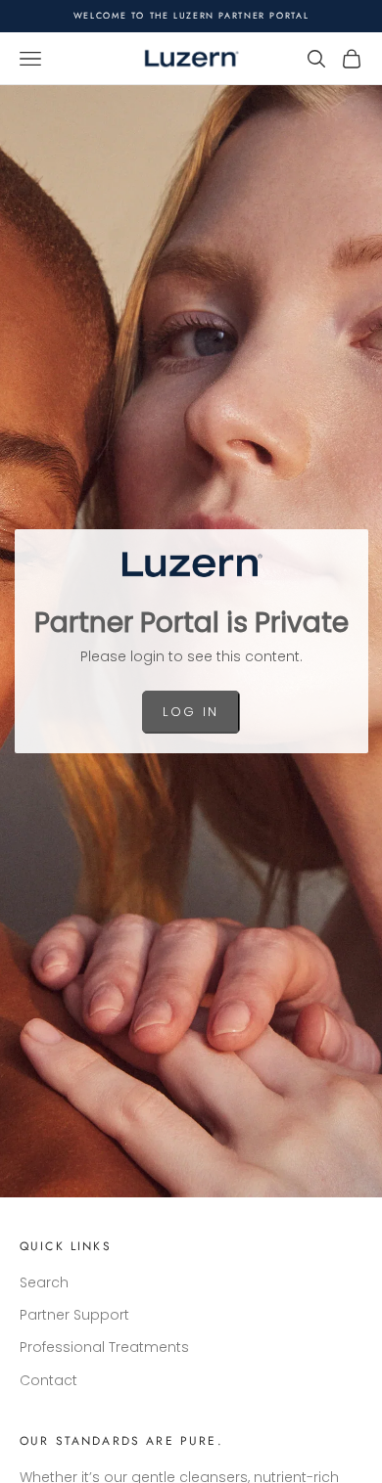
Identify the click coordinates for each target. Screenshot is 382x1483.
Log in (190, 711)
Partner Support (74, 1315)
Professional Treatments (104, 1347)
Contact (48, 1380)
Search (44, 1282)
